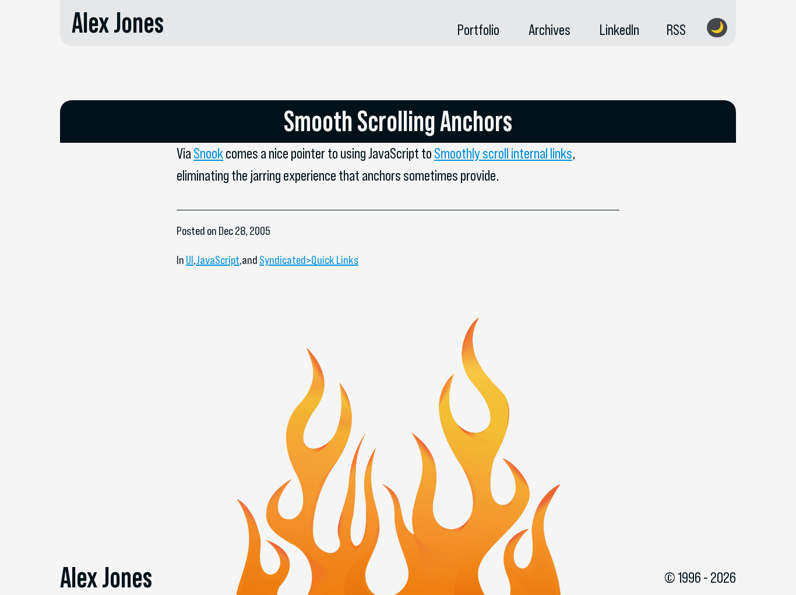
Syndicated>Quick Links (308, 260)
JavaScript (217, 260)
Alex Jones (118, 22)
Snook (208, 153)
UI (189, 260)
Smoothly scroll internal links (503, 153)
